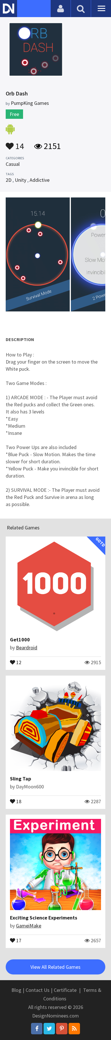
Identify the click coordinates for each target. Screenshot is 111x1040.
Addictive (40, 180)
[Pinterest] (61, 1028)
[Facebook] (36, 1028)
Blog (16, 990)
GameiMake (28, 925)
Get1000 (20, 639)
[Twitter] (49, 1028)
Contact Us (38, 990)
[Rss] (74, 1028)
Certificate (65, 990)
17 (18, 940)
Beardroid (26, 647)
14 (19, 143)
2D (8, 180)
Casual (13, 164)
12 (18, 662)
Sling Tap (20, 778)
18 (18, 801)
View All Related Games (55, 967)
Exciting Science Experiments (43, 917)
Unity (20, 180)
